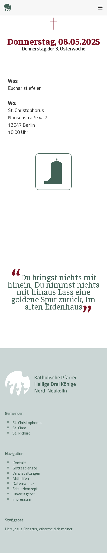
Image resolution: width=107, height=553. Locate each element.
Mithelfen (20, 478)
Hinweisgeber (23, 494)
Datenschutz (23, 483)
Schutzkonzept (25, 488)
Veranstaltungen (26, 473)
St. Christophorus (27, 422)
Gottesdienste (24, 468)
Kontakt (19, 462)
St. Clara (19, 428)
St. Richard (21, 433)
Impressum (21, 499)
